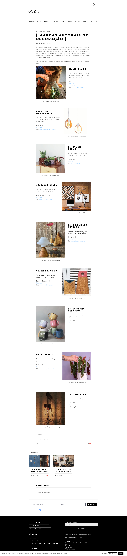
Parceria (70, 21)
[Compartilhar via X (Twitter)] (40, 439)
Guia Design (39, 434)
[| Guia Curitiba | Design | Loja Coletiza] (63, 461)
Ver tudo (96, 452)
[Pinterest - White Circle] (36, 534)
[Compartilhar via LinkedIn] (44, 439)
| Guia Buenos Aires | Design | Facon (39, 470)
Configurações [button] (103, 553)
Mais (91, 21)
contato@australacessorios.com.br (73, 537)
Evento (63, 21)
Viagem (85, 21)
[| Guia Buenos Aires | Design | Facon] (39, 461)
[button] (93, 4)
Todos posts (31, 21)
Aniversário (47, 21)
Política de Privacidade (62, 553)
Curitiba (39, 21)
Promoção (77, 21)
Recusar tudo (112, 553)
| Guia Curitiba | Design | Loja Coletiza (63, 470)
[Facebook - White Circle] (30, 534)
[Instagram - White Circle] (33, 534)
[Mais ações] (90, 31)
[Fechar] (125, 553)
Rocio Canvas (56, 21)
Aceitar (120, 553)
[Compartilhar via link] (48, 439)
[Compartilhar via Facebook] (37, 439)
